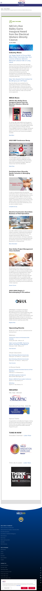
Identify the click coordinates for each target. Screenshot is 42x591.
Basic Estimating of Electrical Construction (19, 355)
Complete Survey (13, 206)
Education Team (4, 567)
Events (2, 553)
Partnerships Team (4, 569)
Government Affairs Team (6, 577)
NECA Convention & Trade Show (7, 527)
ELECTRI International (5, 531)
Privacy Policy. (18, 585)
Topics (2, 551)
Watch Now (11, 166)
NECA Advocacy (4, 544)
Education (3, 555)
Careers (2, 559)
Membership (3, 549)
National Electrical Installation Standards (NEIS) (10, 529)
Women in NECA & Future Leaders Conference (20, 379)
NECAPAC (3, 542)
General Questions (4, 565)
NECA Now (11, 383)
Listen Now (27, 435)
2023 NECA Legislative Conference (17, 375)
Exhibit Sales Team (4, 573)
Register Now (12, 322)
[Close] (35, 580)
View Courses (12, 363)
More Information (13, 243)
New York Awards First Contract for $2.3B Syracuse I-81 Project (20, 80)
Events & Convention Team (6, 571)
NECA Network (4, 535)
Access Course (12, 285)
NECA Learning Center (5, 539)
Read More (11, 135)
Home (2, 8)
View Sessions (12, 348)
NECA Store (3, 537)
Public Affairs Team (4, 575)
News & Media (21, 5)
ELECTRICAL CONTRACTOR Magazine (8, 533)
